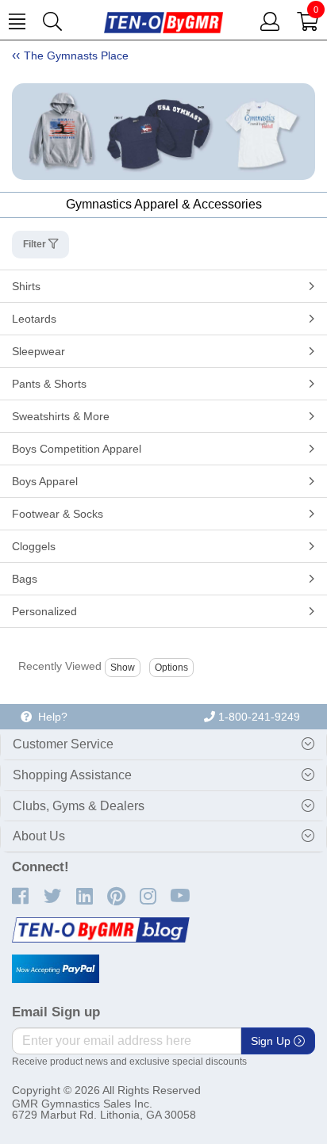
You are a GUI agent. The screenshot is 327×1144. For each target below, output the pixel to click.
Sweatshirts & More (61, 416)
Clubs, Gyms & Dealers (78, 806)
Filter (35, 244)
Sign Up (272, 1041)
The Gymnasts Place (76, 55)
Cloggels (34, 546)
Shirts (26, 286)
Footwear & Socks (57, 513)
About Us (39, 836)
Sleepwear (38, 351)
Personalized (44, 611)
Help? (49, 716)
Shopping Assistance (72, 775)
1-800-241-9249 (257, 716)
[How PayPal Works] (55, 969)
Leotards (34, 318)
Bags (24, 578)
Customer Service (63, 744)
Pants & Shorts (49, 383)
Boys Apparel (45, 481)
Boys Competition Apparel (76, 448)
